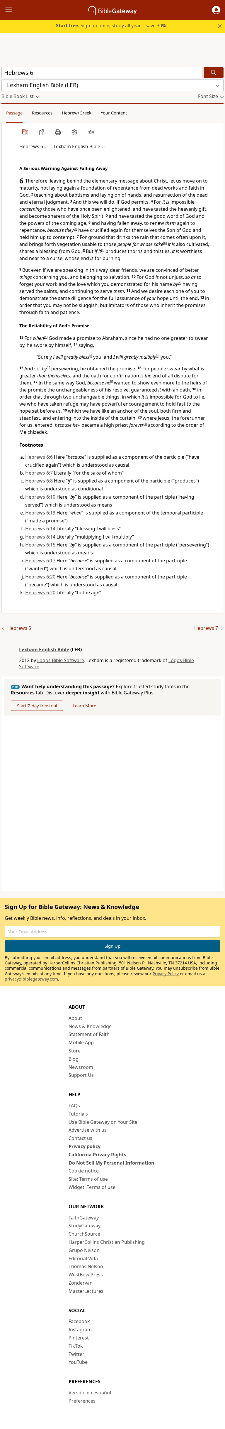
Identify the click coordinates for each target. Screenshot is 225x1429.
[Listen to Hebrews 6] (91, 132)
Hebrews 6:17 (40, 560)
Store (75, 1050)
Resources (42, 113)
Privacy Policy (166, 973)
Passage (14, 113)
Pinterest (79, 1337)
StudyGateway (84, 1225)
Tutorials (78, 1114)
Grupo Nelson (84, 1250)
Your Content (114, 113)
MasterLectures (86, 1291)
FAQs (74, 1105)
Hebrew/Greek (76, 113)
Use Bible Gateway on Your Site (103, 1122)
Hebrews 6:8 (39, 481)
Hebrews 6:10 (40, 497)
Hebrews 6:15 (40, 544)
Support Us (81, 1075)
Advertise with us (88, 1130)
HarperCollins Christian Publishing (107, 1242)
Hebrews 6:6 (39, 457)
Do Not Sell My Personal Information (111, 1163)
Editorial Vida (83, 1258)
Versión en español (90, 1392)
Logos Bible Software (60, 660)
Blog (74, 1059)
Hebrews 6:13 (40, 512)
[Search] (214, 72)
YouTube (78, 1362)
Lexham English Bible (44, 649)
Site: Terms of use (88, 1179)
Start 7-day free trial (37, 705)
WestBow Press (86, 1274)
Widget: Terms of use (92, 1187)
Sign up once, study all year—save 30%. (111, 25)
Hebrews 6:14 (40, 528)
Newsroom (81, 1067)
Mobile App (81, 1042)
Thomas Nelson (86, 1266)
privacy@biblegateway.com (31, 979)
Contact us (80, 1138)
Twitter (76, 1354)
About (75, 1018)
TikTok (76, 1346)
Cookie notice (84, 1171)
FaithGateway (84, 1217)
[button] (216, 10)
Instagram (80, 1329)
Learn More (84, 705)
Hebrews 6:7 (39, 473)
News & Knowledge (90, 1026)
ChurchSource (84, 1234)
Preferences (82, 1401)
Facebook (79, 1321)
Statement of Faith (89, 1034)
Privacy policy (84, 1146)
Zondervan (81, 1283)
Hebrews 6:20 (40, 576)
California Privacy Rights (97, 1154)
